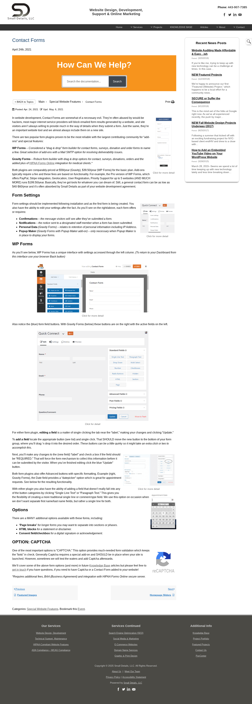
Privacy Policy (113, 677)
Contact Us (201, 650)
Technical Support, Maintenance (51, 638)
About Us (116, 671)
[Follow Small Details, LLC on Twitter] (229, 16)
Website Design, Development (51, 633)
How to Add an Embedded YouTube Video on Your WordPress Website (209, 154)
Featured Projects (201, 644)
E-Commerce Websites (126, 644)
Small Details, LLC (133, 683)
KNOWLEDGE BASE (181, 27)
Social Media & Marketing (126, 638)
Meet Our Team (132, 671)
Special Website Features (42, 609)
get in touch (19, 569)
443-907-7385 (237, 7)
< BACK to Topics (24, 101)
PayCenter (201, 656)
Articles (204, 27)
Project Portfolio (201, 638)
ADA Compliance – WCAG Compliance (51, 650)
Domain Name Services (126, 650)
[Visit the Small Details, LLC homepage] (21, 19)
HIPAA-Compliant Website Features (51, 644)
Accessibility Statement (134, 677)
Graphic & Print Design (126, 656)
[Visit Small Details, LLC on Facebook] (224, 16)
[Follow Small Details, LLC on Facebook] (118, 691)
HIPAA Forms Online (42, 163)
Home (119, 27)
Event (81, 609)
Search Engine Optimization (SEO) (126, 633)
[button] (170, 102)
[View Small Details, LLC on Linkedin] (234, 16)
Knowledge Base (99, 565)
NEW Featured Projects (207, 74)
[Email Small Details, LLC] (240, 16)
